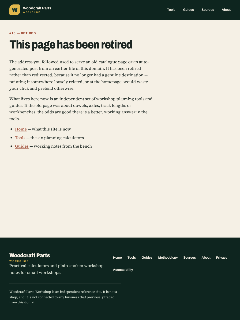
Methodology (168, 257)
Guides (188, 9)
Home (21, 129)
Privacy (221, 257)
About (226, 9)
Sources (208, 9)
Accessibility (123, 270)
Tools (171, 9)
